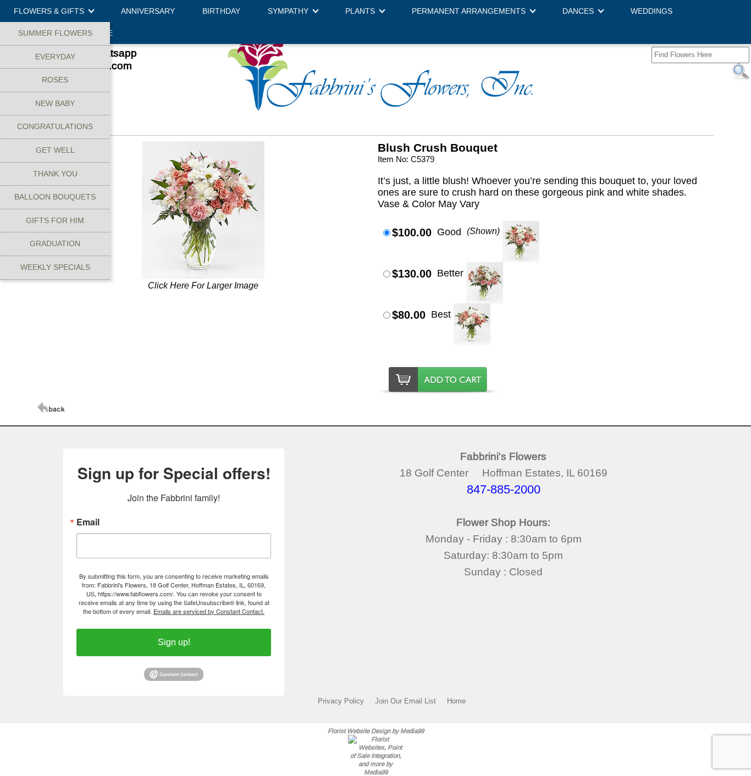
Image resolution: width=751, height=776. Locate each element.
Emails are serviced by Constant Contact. (208, 611)
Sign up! (174, 642)
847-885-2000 (503, 489)
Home (456, 700)
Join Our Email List (405, 700)
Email (88, 522)
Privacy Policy (341, 700)
